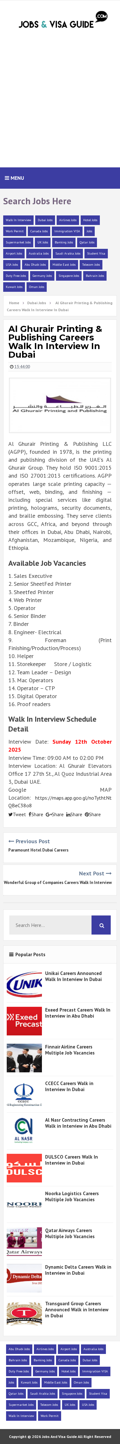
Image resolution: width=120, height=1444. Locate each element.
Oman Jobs (36, 287)
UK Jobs (42, 242)
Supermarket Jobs (18, 242)
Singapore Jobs (69, 276)
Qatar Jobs (87, 242)
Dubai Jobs (45, 220)
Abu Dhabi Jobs (35, 265)
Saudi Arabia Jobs (67, 253)
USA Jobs (12, 265)
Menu (16, 178)
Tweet (19, 814)
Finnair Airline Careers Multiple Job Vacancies (70, 1050)
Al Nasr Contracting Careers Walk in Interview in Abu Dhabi (78, 1123)
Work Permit (15, 231)
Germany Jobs (42, 276)
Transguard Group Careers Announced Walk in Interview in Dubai (76, 1309)
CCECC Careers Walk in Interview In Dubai (69, 1086)
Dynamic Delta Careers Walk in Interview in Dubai (78, 1270)
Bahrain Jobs (95, 276)
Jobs (89, 231)
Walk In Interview (18, 220)
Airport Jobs (14, 253)
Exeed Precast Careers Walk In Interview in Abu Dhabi (77, 1013)
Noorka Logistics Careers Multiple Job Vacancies (72, 1196)
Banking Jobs (64, 242)
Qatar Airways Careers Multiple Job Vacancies (70, 1233)
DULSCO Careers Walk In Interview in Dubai (71, 1160)
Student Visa (96, 253)
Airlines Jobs (67, 220)
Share (37, 814)
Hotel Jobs (90, 220)
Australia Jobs (39, 253)
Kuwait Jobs (14, 287)
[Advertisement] (60, 101)
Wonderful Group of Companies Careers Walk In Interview (58, 882)
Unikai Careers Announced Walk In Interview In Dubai (73, 976)
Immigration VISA (67, 231)
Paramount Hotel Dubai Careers (38, 850)
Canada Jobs (39, 231)
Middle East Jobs (64, 265)
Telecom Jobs (91, 265)
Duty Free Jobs (16, 276)
